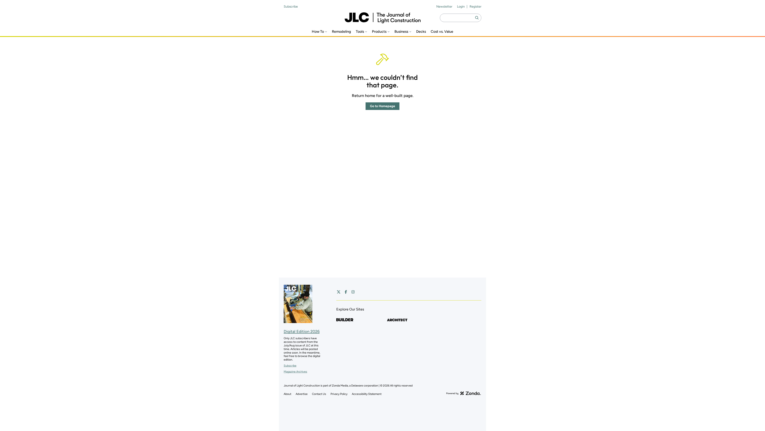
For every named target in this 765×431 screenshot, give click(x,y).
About (287, 394)
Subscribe (291, 6)
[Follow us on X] (338, 292)
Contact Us (319, 394)
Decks (421, 32)
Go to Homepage (382, 106)
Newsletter (444, 6)
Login (461, 6)
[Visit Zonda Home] (463, 393)
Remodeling (341, 32)
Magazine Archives (295, 371)
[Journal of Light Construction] (383, 17)
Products (379, 32)
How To (318, 32)
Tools (360, 32)
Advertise (302, 394)
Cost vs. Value (442, 32)
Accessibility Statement (367, 394)
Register (475, 6)
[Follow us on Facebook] (345, 292)
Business (401, 32)
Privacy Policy (339, 394)
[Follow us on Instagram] (353, 292)
